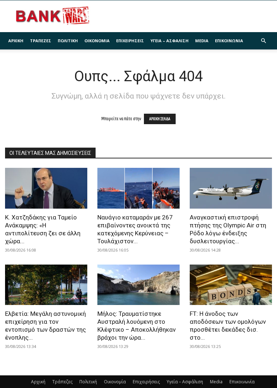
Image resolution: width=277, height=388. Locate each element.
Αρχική (15, 40)
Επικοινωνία (229, 40)
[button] (263, 41)
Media (201, 40)
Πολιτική (68, 40)
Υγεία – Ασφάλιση (169, 40)
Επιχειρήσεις (130, 40)
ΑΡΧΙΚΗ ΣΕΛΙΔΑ (159, 119)
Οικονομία (97, 40)
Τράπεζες (40, 40)
